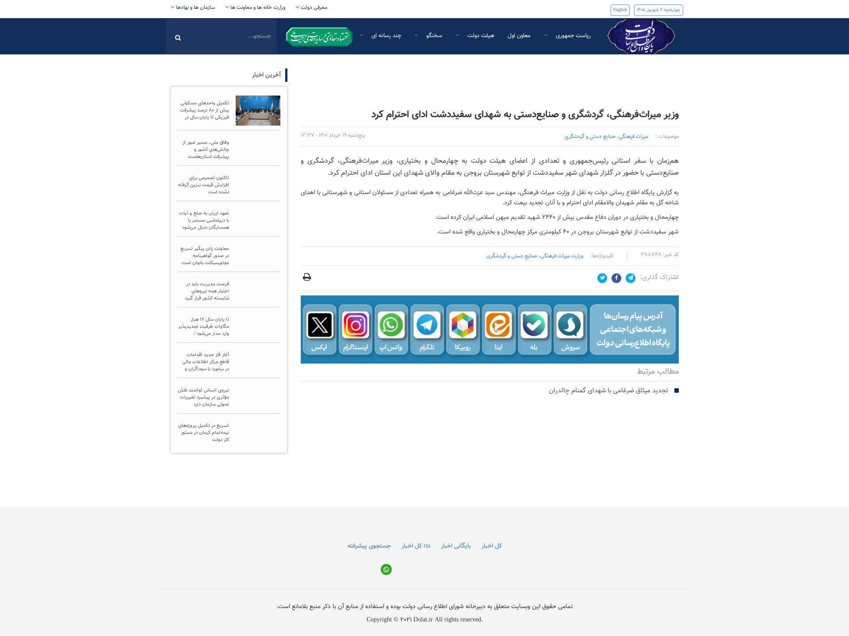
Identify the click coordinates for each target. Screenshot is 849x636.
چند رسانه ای (385, 35)
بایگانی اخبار (456, 581)
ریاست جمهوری (572, 35)
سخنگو (433, 35)
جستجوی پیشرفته (369, 581)
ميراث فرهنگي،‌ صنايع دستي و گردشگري (606, 137)
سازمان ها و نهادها (195, 7)
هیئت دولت (480, 35)
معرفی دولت (313, 7)
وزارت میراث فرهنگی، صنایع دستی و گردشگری (534, 256)
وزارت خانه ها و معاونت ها (257, 7)
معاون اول (519, 35)
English (620, 10)
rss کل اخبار (416, 581)
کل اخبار (492, 581)
